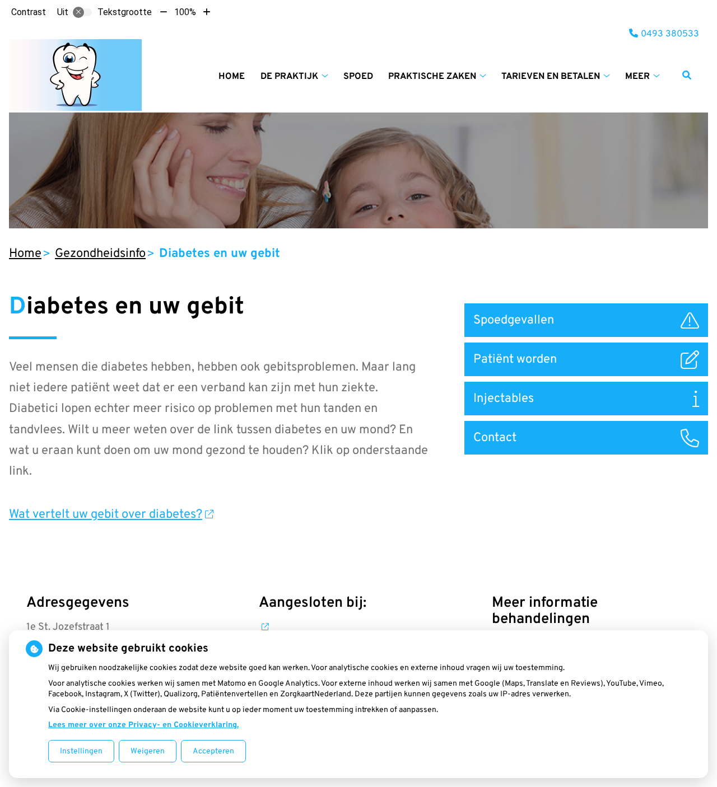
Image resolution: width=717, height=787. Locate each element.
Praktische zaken (432, 76)
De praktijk (289, 76)
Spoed (358, 76)
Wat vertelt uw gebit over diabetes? (105, 514)
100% (185, 12)
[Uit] (82, 12)
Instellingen (81, 751)
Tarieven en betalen (550, 76)
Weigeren (148, 751)
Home (231, 76)
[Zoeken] (686, 75)
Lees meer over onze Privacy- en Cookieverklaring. (143, 725)
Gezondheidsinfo (100, 253)
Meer (637, 76)
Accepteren (213, 751)
